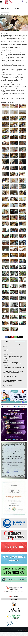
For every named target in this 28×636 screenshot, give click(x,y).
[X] (9, 337)
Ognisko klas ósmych (7, 385)
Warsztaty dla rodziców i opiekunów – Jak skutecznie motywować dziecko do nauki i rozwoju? (12, 357)
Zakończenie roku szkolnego (9, 352)
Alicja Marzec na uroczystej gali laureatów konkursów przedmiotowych (12, 381)
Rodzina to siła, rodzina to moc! (10, 376)
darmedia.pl (24, 630)
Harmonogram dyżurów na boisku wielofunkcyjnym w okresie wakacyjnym (12, 363)
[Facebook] (6, 337)
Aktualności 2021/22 (5, 12)
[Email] (18, 337)
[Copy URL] (21, 337)
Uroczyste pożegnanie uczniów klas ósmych (13, 349)
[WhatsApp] (15, 337)
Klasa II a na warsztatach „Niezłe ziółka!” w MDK (14, 367)
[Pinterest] (12, 337)
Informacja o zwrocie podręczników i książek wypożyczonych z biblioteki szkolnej (13, 372)
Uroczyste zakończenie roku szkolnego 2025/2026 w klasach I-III (14, 344)
